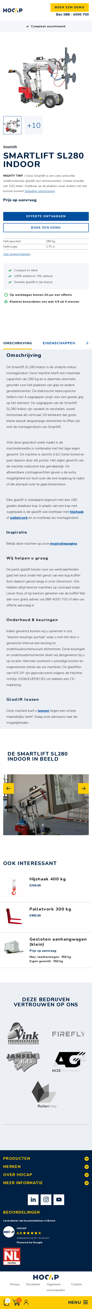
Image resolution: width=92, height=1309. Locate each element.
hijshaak (77, 511)
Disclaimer (33, 1284)
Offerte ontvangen (46, 216)
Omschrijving (17, 343)
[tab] (59, 343)
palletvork (19, 517)
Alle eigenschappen (16, 254)
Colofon (76, 1284)
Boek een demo (70, 7)
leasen (43, 710)
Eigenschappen (59, 343)
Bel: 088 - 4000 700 (72, 14)
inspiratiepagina (63, 543)
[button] (8, 788)
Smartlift (10, 147)
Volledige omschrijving (40, 191)
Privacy (15, 1284)
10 (36, 125)
